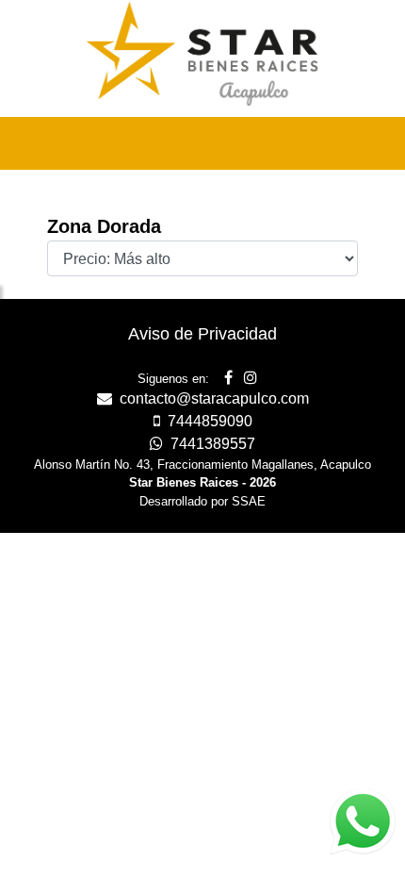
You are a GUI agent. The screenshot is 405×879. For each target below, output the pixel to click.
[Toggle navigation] (363, 143)
